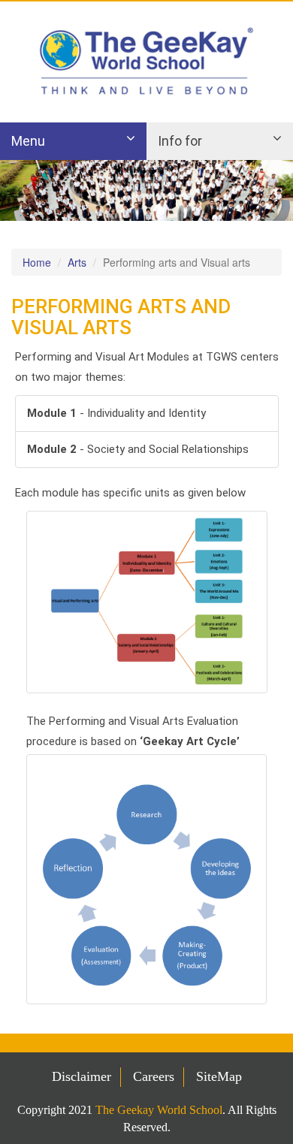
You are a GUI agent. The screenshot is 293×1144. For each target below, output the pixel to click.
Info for (180, 141)
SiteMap (219, 1076)
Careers (153, 1076)
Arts (77, 262)
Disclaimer (81, 1076)
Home (37, 262)
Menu (28, 141)
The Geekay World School (158, 1109)
